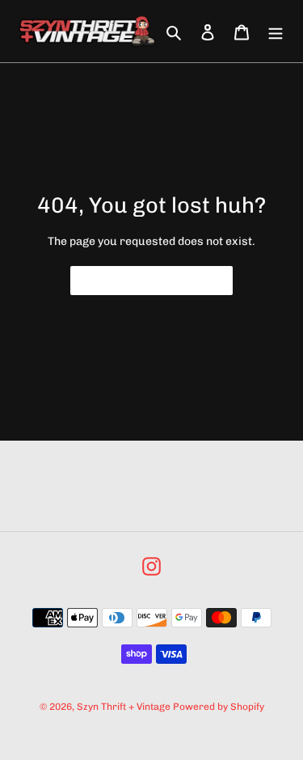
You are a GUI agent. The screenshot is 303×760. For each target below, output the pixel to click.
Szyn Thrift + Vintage (123, 706)
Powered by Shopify (218, 706)
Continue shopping (139, 280)
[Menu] (275, 31)
